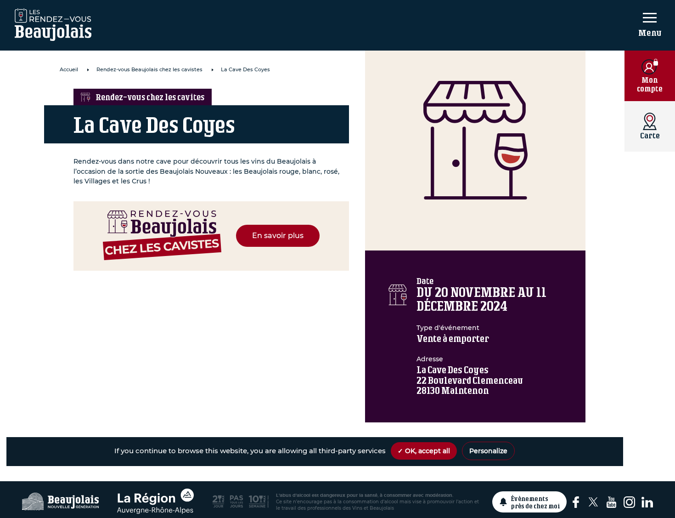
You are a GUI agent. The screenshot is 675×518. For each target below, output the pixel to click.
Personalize (488, 451)
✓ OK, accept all (424, 451)
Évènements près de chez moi (535, 502)
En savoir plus (278, 235)
